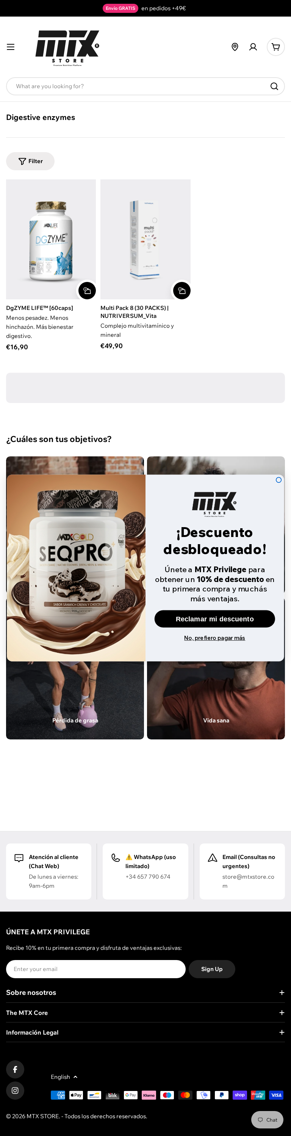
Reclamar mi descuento (215, 618)
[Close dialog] (279, 479)
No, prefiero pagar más (214, 637)
